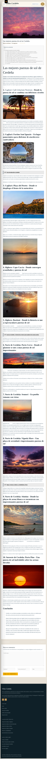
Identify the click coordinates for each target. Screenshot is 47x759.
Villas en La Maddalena (6, 730)
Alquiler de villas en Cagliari (7, 728)
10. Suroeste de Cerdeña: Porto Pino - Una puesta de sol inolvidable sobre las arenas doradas (21, 62)
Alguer (21, 273)
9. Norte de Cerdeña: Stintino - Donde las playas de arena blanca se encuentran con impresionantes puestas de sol (24, 61)
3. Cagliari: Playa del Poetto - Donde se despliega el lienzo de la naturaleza (18, 54)
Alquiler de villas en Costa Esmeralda (9, 724)
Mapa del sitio (4, 714)
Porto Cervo (5, 370)
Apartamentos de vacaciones (7, 732)
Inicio (3, 706)
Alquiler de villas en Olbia (7, 726)
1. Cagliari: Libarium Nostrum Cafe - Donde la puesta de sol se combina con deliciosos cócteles (21, 51)
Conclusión (8, 63)
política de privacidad (6, 712)
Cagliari (4, 122)
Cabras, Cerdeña (5, 739)
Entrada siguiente (41, 642)
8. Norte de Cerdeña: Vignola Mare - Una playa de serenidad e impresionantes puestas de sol (21, 59)
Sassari (11, 423)
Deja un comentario (7, 43)
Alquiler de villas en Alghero (7, 721)
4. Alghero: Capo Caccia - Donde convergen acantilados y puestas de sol (17, 55)
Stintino (25, 541)
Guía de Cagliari (5, 748)
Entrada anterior (5, 642)
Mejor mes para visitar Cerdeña (8, 741)
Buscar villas (4, 708)
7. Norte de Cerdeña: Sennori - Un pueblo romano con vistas (15, 58)
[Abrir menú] (42, 4)
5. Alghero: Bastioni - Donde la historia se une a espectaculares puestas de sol (18, 56)
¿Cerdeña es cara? (5, 746)
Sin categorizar (14, 43)
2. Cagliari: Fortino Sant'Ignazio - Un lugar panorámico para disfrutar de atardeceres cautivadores (21, 52)
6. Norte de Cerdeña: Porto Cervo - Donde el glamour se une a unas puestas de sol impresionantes (21, 57)
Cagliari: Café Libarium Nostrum (18, 90)
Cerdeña (4, 86)
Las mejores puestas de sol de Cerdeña (12, 50)
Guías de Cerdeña (5, 710)
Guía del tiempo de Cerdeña (7, 744)
